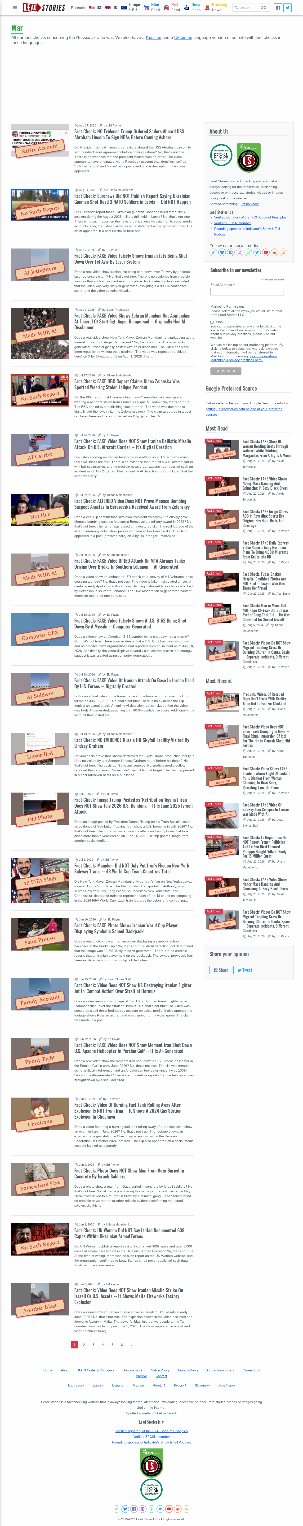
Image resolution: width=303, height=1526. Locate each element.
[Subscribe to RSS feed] (283, 252)
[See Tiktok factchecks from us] (213, 252)
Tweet (246, 970)
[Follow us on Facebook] (231, 252)
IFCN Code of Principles (96, 1370)
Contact (161, 1376)
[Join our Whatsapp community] (248, 252)
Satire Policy (160, 1370)
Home (47, 1370)
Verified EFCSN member (232, 223)
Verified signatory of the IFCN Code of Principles (250, 217)
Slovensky (202, 1385)
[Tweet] (287, 7)
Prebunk (78, 7)
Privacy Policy (188, 1370)
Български (76, 1385)
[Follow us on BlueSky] (222, 252)
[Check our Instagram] (239, 252)
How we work (133, 1370)
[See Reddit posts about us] (274, 252)
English (98, 1385)
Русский (180, 1385)
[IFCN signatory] (151, 1463)
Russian (153, 37)
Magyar (138, 1385)
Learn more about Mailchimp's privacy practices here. (243, 358)
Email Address (222, 285)
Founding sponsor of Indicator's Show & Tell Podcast (151, 1442)
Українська (226, 1385)
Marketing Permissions (227, 306)
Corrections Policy (220, 1370)
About (65, 1370)
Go (263, 7)
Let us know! (250, 204)
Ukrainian (183, 37)
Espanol (118, 1385)
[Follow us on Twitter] (257, 252)
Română (159, 1385)
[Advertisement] (151, 81)
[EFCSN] (151, 1489)
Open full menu (15, 7)
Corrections (251, 1370)
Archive (141, 1376)
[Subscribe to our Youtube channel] (266, 252)
